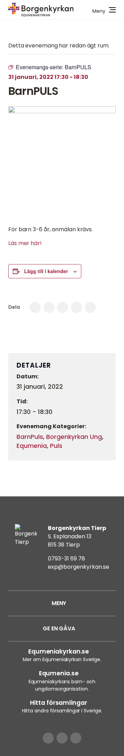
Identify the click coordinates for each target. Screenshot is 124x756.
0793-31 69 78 (66, 558)
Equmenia (32, 446)
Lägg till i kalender (46, 271)
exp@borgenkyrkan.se (78, 567)
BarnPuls (30, 437)
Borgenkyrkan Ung (74, 437)
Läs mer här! (25, 243)
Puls (56, 446)
